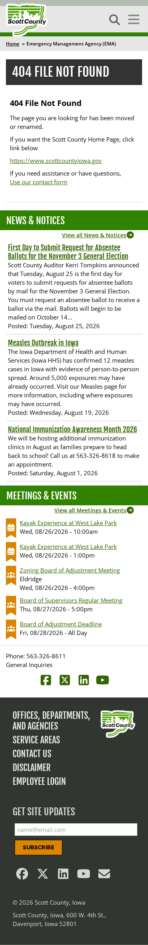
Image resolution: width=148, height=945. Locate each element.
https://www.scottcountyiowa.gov (56, 160)
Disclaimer (32, 767)
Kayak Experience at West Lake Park (68, 523)
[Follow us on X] (42, 876)
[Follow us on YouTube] (83, 876)
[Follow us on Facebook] (22, 876)
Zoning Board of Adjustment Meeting (70, 570)
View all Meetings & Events (90, 510)
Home (12, 43)
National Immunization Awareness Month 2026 (72, 429)
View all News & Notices (94, 235)
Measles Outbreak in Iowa (43, 342)
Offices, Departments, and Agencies (51, 720)
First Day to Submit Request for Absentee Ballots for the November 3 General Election (68, 252)
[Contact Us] (104, 876)
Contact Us (32, 753)
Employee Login (39, 781)
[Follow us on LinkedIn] (63, 876)
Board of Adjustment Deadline (61, 624)
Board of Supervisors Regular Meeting (71, 600)
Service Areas (36, 740)
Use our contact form (38, 182)
